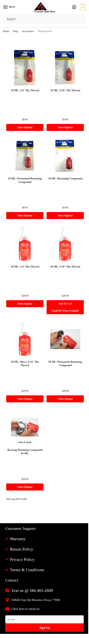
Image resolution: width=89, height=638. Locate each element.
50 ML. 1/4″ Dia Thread (25, 266)
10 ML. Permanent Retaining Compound (25, 180)
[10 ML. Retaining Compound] (65, 155)
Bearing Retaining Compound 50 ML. (24, 451)
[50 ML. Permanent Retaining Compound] (65, 339)
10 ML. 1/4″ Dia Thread (25, 90)
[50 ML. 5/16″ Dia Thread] (65, 244)
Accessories (28, 31)
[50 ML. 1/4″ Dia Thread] (24, 244)
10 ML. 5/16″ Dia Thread (65, 90)
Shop (15, 31)
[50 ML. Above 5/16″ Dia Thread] (24, 339)
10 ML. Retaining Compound (65, 178)
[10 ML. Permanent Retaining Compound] (24, 155)
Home (6, 31)
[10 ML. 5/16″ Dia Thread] (65, 67)
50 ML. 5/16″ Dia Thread (65, 266)
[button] (82, 7)
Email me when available (65, 310)
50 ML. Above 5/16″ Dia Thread (25, 363)
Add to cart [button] (65, 303)
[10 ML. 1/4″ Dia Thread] (24, 67)
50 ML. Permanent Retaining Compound (65, 363)
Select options (24, 127)
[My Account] (74, 7)
